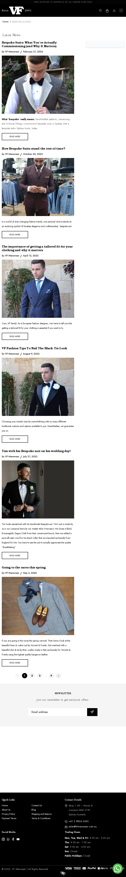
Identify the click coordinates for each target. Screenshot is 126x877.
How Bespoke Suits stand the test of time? (33, 148)
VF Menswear (19, 869)
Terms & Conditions (41, 818)
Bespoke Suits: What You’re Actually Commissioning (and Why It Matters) (29, 44)
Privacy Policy (8, 814)
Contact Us (37, 805)
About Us (6, 809)
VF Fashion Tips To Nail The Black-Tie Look (34, 348)
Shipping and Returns (42, 814)
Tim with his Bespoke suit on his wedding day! (36, 451)
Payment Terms (9, 818)
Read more (15, 136)
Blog (34, 809)
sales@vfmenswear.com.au (83, 826)
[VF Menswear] (16, 11)
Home (5, 21)
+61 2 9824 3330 (79, 821)
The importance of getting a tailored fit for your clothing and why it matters (37, 248)
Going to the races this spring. (24, 567)
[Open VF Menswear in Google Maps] (63, 760)
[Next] (58, 675)
